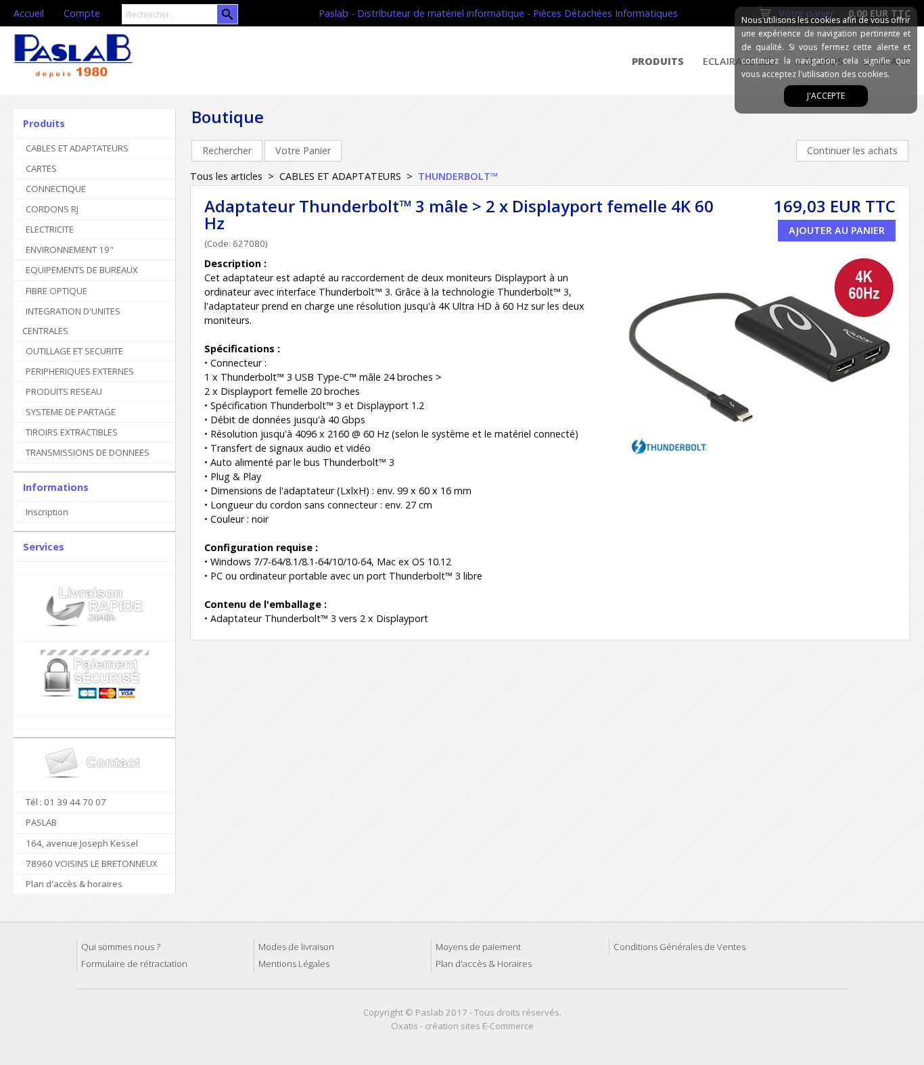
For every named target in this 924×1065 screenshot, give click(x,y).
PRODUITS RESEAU (64, 391)
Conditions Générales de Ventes (679, 947)
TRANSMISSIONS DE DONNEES (87, 452)
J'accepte (826, 95)
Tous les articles (226, 176)
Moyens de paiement (478, 947)
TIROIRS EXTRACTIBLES (72, 432)
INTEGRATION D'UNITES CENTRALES (71, 321)
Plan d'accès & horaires (74, 884)
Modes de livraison (296, 947)
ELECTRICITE (50, 229)
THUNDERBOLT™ (458, 176)
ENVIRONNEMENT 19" (70, 249)
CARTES (41, 168)
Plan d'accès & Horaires (484, 963)
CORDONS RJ (52, 209)
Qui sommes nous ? (120, 947)
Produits (658, 61)
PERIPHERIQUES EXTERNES (80, 371)
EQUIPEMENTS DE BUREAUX (82, 270)
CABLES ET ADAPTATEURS (77, 148)
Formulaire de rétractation (134, 963)
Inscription (47, 512)
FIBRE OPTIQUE (56, 291)
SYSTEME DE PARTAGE (71, 412)
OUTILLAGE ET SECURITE (74, 351)
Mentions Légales (293, 963)
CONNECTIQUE (56, 189)
